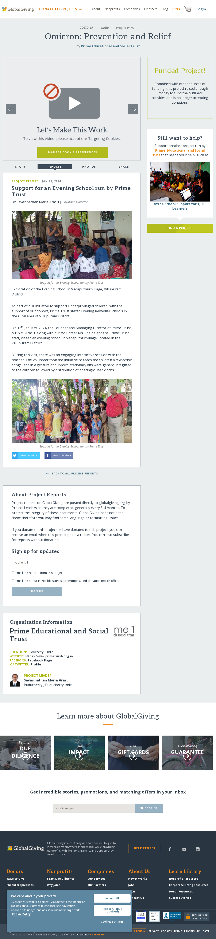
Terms (178, 931)
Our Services (96, 878)
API (199, 931)
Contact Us (136, 898)
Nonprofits (112, 9)
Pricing (189, 931)
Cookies (166, 931)
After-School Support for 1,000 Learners (180, 206)
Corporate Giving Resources (188, 885)
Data (206, 931)
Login (201, 9)
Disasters (150, 9)
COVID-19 (86, 27)
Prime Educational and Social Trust (110, 46)
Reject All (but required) (112, 910)
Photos (89, 166)
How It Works (137, 878)
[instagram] (184, 849)
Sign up (36, 591)
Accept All (112, 898)
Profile (36, 664)
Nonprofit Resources (183, 878)
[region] (69, 911)
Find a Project (180, 228)
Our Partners (97, 885)
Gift (176, 9)
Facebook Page (40, 660)
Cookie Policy (21, 914)
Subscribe (149, 808)
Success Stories (180, 898)
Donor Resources (181, 891)
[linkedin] (198, 849)
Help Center (144, 848)
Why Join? (53, 885)
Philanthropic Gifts (20, 885)
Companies (132, 9)
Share (124, 166)
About (96, 9)
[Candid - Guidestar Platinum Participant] (156, 916)
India (105, 27)
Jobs (131, 885)
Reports (55, 166)
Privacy (153, 931)
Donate (58, 9)
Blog (165, 9)
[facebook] (170, 849)
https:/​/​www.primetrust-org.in (49, 656)
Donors (15, 872)
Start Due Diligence (60, 878)
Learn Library (185, 872)
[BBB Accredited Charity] (173, 916)
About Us (139, 872)
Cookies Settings (112, 921)
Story (20, 166)
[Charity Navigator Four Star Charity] (142, 916)
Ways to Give (15, 878)
